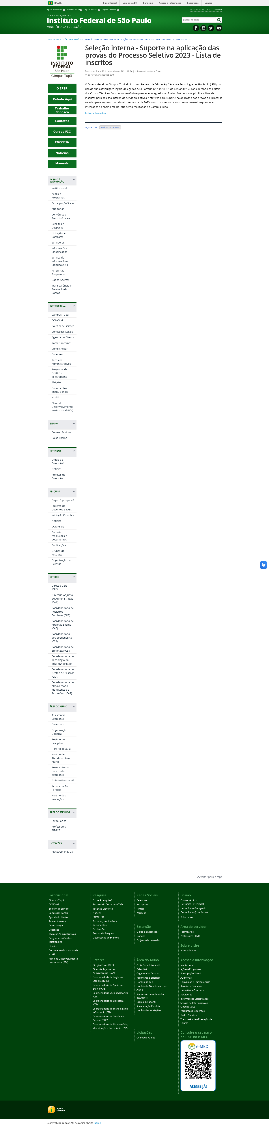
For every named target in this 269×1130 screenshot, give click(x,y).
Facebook (142, 900)
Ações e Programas (58, 195)
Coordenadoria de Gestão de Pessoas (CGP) (63, 673)
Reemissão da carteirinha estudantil (60, 771)
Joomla (97, 1123)
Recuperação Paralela (60, 787)
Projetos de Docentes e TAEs (62, 507)
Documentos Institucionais (60, 389)
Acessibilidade (197, 9)
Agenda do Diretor (63, 337)
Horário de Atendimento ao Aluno (61, 758)
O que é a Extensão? (58, 461)
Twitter (140, 908)
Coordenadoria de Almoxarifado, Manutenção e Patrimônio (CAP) (63, 688)
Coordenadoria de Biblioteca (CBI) (63, 648)
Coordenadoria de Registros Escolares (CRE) (63, 611)
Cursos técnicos (61, 432)
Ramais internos (62, 343)
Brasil (58, 3)
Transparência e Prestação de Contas (62, 289)
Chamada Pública (62, 852)
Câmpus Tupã (60, 314)
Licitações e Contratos (59, 235)
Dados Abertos (61, 280)
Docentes (57, 354)
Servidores (58, 242)
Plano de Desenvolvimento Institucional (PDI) (62, 406)
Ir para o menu (74, 10)
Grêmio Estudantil (63, 780)
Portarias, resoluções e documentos (59, 535)
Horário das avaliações (59, 797)
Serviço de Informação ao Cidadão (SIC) (60, 261)
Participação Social (63, 203)
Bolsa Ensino (59, 438)
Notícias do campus (110, 127)
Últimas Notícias (74, 39)
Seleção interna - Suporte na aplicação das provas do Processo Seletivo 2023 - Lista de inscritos (153, 55)
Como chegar (60, 348)
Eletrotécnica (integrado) (193, 908)
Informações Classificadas (59, 250)
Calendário (58, 724)
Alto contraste (214, 9)
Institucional (59, 188)
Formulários (59, 821)
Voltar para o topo (211, 877)
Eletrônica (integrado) (192, 904)
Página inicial (55, 39)
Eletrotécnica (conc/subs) (194, 912)
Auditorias (58, 209)
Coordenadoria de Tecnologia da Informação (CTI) (63, 660)
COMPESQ (58, 526)
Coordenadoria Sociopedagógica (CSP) (62, 637)
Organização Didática (59, 731)
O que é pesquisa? (63, 500)
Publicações (59, 545)
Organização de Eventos (106, 937)
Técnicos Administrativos (61, 361)
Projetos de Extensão (58, 476)
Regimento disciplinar (58, 741)
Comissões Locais (62, 331)
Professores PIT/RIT (59, 828)
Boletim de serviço (63, 326)
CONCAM (57, 320)
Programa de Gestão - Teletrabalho (59, 373)
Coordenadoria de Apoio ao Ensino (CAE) (63, 624)
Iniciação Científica (63, 515)
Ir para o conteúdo (56, 10)
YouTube (141, 913)
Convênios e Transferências (61, 216)
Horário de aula (61, 748)
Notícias (56, 469)
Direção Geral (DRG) (103, 965)
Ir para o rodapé (110, 10)
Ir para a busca (92, 10)
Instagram (142, 904)
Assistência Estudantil (58, 716)
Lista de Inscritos (95, 113)
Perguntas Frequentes (59, 272)
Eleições (56, 382)
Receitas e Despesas (58, 225)
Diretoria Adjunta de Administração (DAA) (62, 598)
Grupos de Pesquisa (58, 552)
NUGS (55, 397)
